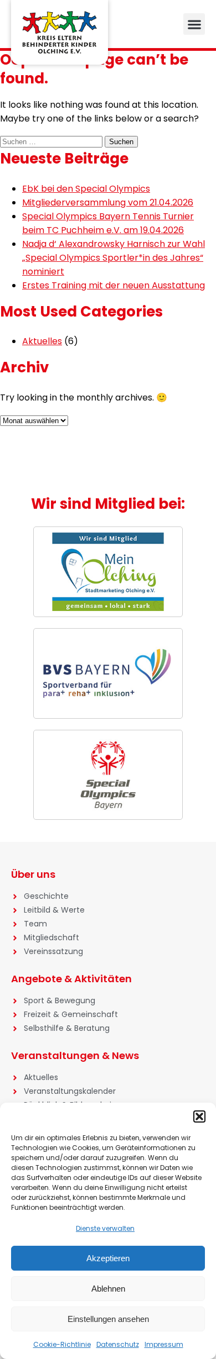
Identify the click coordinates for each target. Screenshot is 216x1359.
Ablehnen (108, 1288)
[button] (199, 1116)
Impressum (164, 1344)
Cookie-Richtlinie (62, 1344)
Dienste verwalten (105, 1228)
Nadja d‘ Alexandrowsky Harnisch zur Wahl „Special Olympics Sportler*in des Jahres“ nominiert (113, 258)
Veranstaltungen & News (75, 1055)
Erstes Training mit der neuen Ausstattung (113, 285)
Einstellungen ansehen (108, 1319)
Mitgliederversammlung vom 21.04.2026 (107, 202)
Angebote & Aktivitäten (71, 979)
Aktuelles (42, 341)
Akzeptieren (108, 1258)
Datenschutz (117, 1344)
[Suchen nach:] (52, 141)
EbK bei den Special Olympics (86, 188)
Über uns (33, 874)
